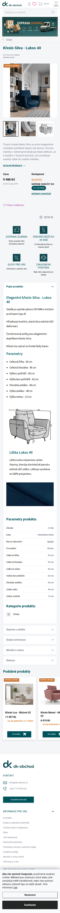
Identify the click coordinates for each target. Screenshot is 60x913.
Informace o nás (11, 861)
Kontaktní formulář (18, 800)
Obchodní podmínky (12, 842)
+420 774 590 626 (18, 788)
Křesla (16, 614)
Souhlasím (30, 904)
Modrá (50, 541)
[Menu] (56, 4)
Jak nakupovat (10, 837)
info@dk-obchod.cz (18, 782)
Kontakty (7, 818)
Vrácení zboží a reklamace (15, 827)
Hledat (53, 12)
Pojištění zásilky (10, 852)
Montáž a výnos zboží (13, 856)
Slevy (5, 832)
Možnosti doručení (41, 194)
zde (15, 887)
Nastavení (30, 894)
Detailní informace (12, 166)
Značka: (8, 57)
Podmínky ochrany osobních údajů (19, 847)
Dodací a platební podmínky (16, 823)
